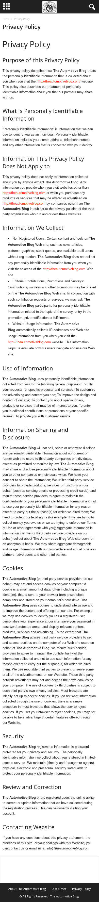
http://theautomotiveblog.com (24, 193)
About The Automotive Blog (27, 889)
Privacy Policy (81, 889)
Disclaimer (59, 889)
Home (6, 19)
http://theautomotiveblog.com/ (58, 81)
